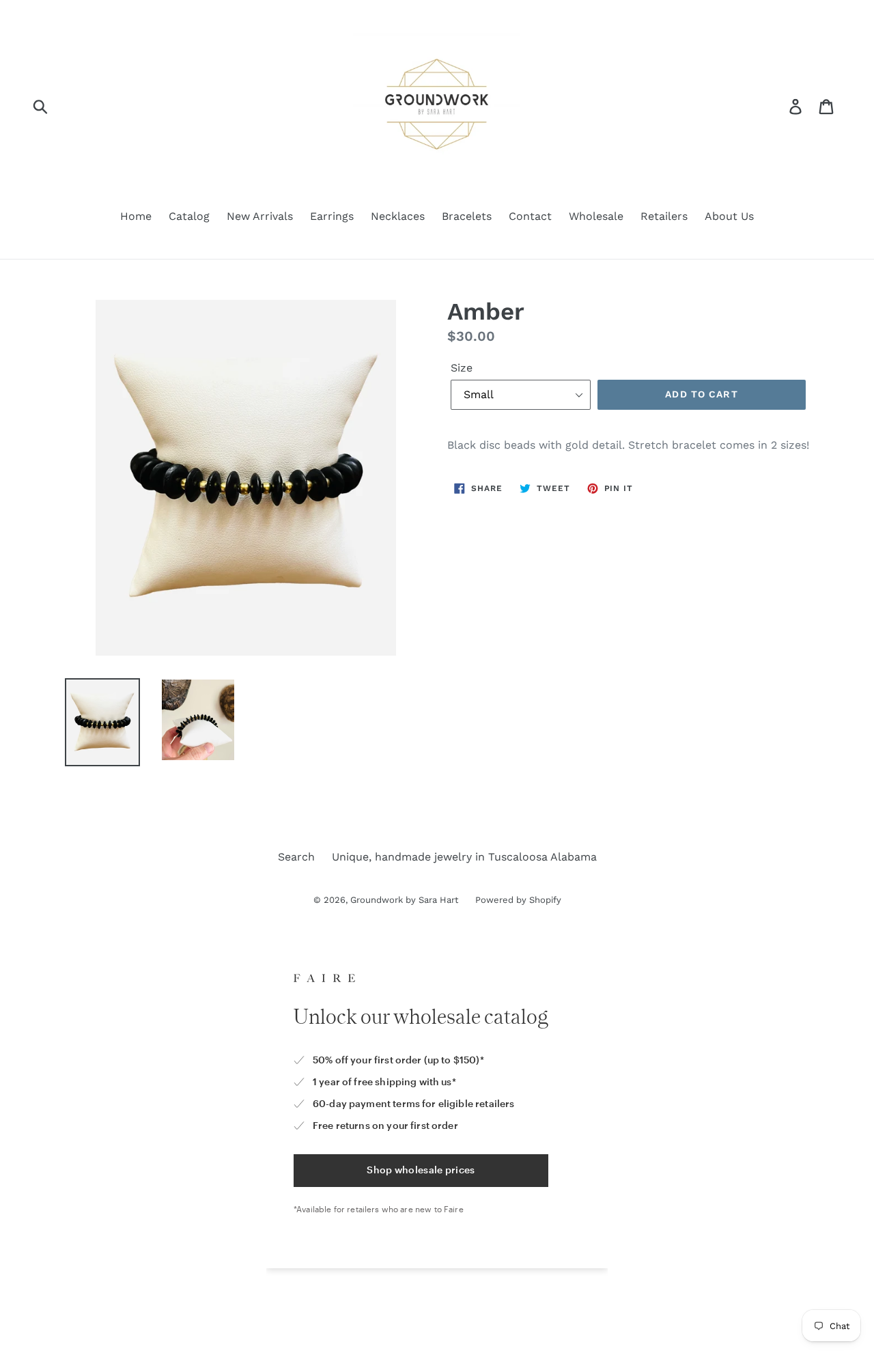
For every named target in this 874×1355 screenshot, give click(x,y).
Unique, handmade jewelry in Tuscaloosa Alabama (464, 856)
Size (462, 367)
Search (296, 856)
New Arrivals (260, 216)
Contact (530, 216)
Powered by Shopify (518, 900)
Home (136, 216)
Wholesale (596, 216)
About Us (729, 216)
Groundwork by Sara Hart (404, 900)
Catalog (189, 216)
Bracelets (467, 216)
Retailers (664, 216)
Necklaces (398, 216)
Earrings (332, 216)
